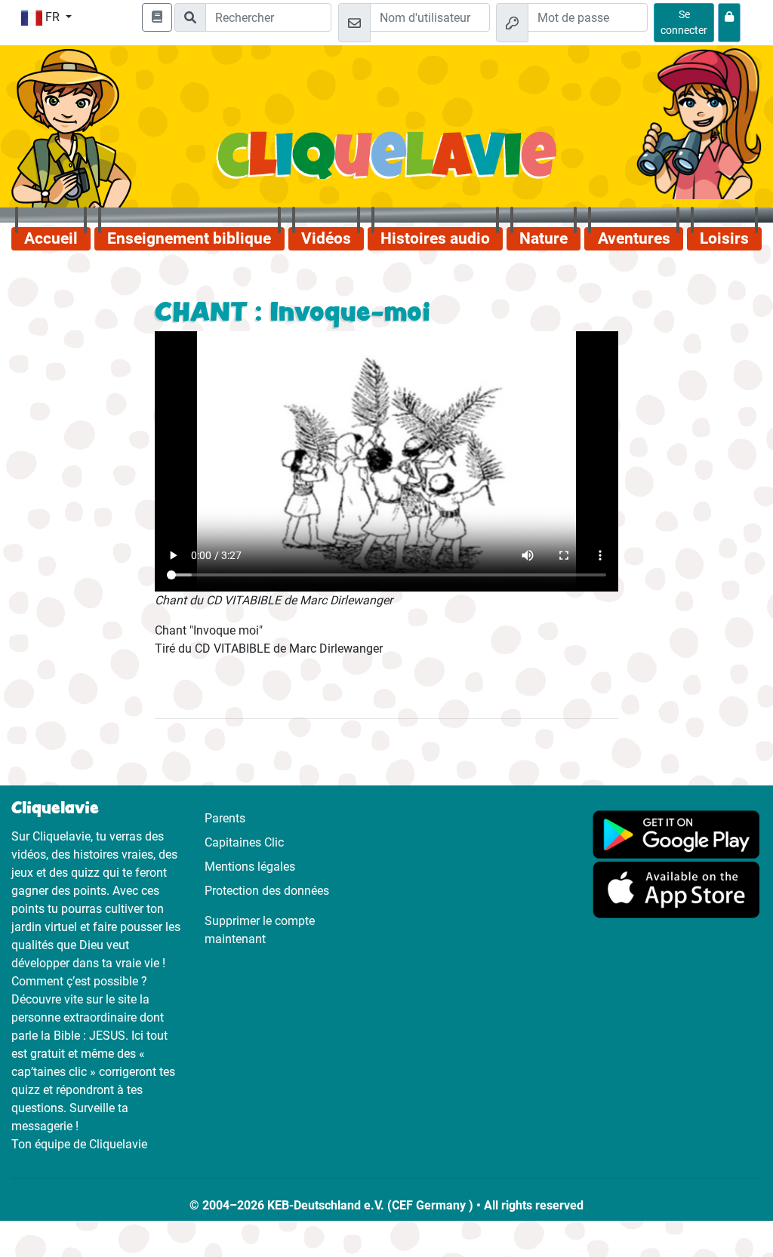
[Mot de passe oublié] (729, 22)
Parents (225, 818)
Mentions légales (250, 866)
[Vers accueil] (387, 163)
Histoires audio (435, 238)
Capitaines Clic (244, 842)
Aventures (634, 238)
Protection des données (267, 891)
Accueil (51, 238)
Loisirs (724, 238)
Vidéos (326, 238)
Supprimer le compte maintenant (260, 930)
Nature (543, 238)
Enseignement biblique (189, 238)
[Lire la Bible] (157, 17)
